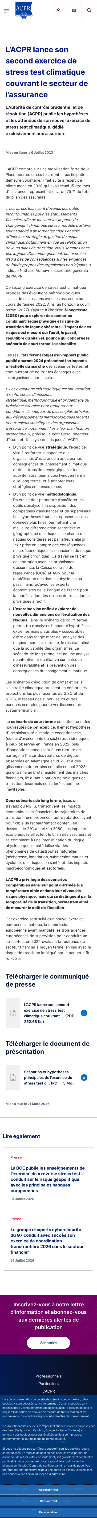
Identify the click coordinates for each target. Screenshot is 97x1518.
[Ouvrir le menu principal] (6, 10)
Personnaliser (48, 1512)
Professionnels (48, 1376)
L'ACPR (48, 1391)
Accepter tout (48, 1489)
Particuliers (49, 1383)
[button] (89, 10)
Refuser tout (48, 1501)
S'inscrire (48, 1342)
